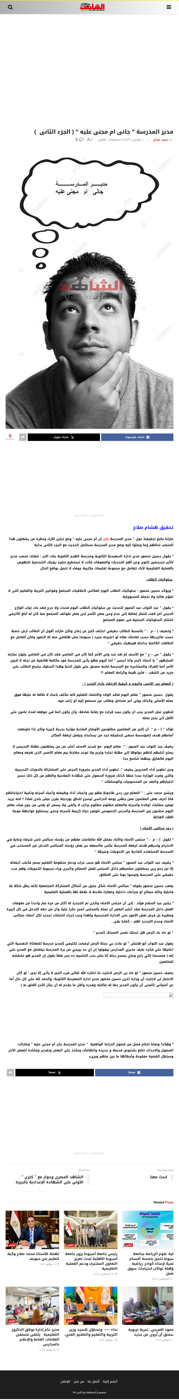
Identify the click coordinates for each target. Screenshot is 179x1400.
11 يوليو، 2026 (164, 1340)
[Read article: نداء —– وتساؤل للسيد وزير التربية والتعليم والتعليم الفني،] (90, 1306)
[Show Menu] (169, 7)
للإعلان (65, 1381)
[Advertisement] (89, 71)
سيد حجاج (160, 139)
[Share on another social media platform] (23, 437)
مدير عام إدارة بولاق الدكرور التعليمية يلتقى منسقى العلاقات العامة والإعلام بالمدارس (35, 1337)
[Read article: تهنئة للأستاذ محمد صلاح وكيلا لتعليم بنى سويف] (32, 1230)
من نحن (79, 1381)
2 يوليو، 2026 (107, 1340)
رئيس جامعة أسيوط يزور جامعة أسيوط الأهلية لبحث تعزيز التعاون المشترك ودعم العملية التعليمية (91, 1261)
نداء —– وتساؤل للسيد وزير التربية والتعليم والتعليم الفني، (90, 1332)
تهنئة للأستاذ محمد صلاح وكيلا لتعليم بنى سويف (33, 1256)
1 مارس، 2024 (133, 139)
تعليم (102, 139)
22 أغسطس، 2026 (162, 1279)
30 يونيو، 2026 (48, 1350)
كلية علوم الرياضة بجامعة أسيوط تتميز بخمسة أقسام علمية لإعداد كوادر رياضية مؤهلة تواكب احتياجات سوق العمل (151, 1264)
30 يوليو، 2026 (48, 1264)
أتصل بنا (94, 1381)
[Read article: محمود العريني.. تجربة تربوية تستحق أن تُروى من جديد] (149, 1306)
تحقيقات (114, 139)
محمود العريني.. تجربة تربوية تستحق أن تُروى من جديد (152, 1332)
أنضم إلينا (110, 1381)
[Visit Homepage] (89, 7)
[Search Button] (10, 7)
